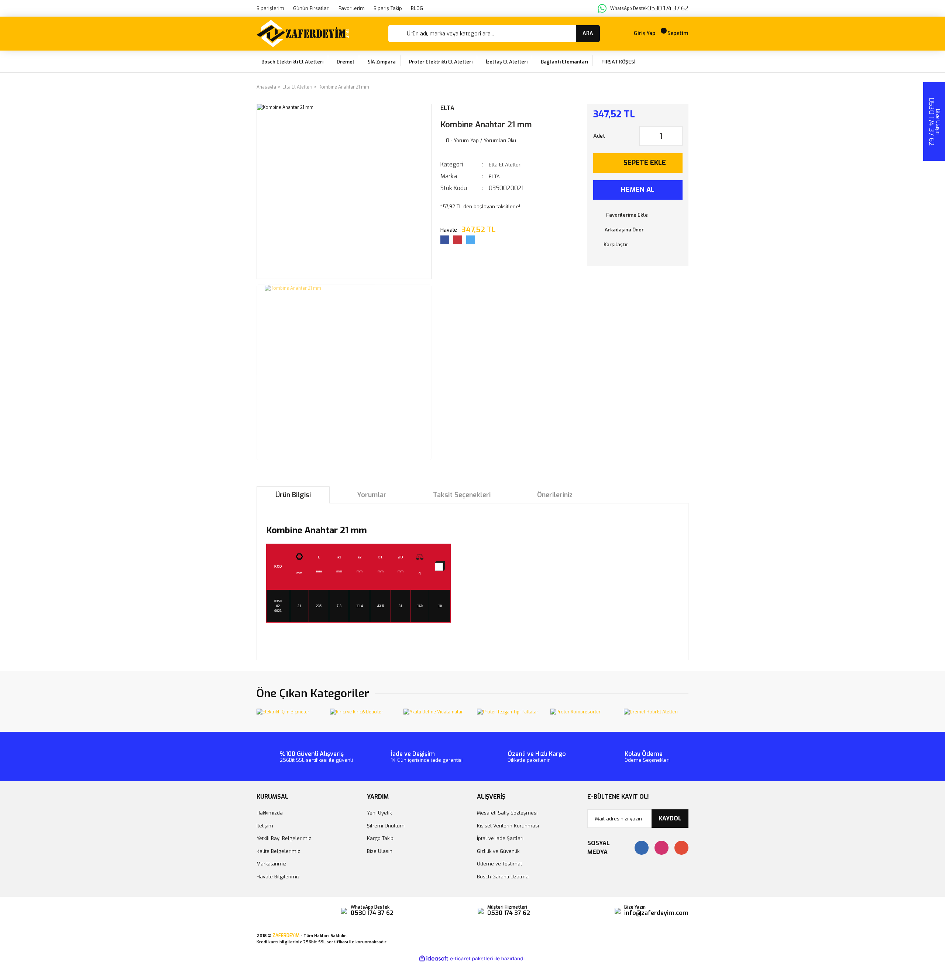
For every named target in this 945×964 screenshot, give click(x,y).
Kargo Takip (380, 838)
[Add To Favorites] (638, 215)
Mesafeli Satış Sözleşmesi (507, 813)
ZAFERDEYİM (285, 936)
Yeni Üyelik (379, 813)
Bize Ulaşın (379, 851)
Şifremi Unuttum (386, 826)
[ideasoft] (434, 959)
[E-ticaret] (471, 959)
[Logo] (303, 33)
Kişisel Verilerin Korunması (508, 826)
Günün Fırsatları (311, 8)
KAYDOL (670, 818)
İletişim (265, 826)
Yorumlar (371, 494)
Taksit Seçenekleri (462, 494)
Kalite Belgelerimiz (278, 851)
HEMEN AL (637, 189)
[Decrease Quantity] (645, 136)
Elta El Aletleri (505, 165)
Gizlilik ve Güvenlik (498, 851)
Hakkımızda (270, 813)
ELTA (447, 108)
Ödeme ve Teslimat (499, 864)
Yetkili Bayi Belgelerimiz (284, 838)
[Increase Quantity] (676, 136)
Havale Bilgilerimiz (278, 877)
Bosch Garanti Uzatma (503, 877)
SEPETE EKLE (644, 162)
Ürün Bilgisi (293, 494)
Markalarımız (271, 864)
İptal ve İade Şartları (500, 838)
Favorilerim (352, 8)
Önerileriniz (555, 494)
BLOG (417, 8)
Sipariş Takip (388, 8)
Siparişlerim (270, 8)
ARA (588, 33)
